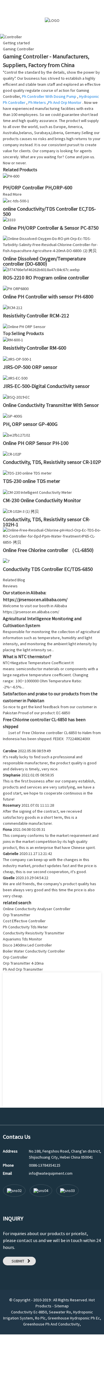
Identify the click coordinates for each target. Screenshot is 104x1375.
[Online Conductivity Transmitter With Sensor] (16, 396)
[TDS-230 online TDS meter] (27, 472)
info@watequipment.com (51, 1173)
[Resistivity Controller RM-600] (13, 339)
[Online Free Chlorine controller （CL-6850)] (52, 535)
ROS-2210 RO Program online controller (46, 277)
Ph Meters (37, 102)
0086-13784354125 (44, 1165)
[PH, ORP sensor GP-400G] (12, 415)
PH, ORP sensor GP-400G (30, 424)
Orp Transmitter (16, 914)
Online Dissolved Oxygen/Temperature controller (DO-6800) (44, 261)
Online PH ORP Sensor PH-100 (35, 443)
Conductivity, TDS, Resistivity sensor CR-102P (52, 462)
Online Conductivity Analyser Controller (36, 908)
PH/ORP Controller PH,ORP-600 (37, 187)
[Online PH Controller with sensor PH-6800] (16, 288)
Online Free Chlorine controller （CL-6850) (48, 550)
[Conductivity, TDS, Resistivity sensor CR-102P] (12, 453)
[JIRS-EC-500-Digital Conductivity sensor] (15, 377)
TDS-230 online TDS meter (31, 481)
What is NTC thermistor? (27, 656)
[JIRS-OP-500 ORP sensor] (17, 358)
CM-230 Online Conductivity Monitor (42, 500)
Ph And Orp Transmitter (23, 969)
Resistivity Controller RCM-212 (36, 315)
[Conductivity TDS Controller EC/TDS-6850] (6, 560)
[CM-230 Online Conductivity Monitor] (37, 491)
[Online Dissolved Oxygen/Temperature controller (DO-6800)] (52, 244)
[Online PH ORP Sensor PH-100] (16, 434)
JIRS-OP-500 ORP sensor (30, 367)
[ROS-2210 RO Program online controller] (41, 269)
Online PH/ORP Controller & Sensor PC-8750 (51, 227)
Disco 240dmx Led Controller (27, 945)
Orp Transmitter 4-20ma (23, 963)
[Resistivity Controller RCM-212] (12, 307)
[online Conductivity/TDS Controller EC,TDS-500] (16, 200)
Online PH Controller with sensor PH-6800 (48, 296)
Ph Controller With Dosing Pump (49, 96)
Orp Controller (15, 957)
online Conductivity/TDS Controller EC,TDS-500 (49, 211)
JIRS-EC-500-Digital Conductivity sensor (46, 386)
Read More (12, 194)
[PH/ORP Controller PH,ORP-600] (11, 175)
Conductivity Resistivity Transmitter (33, 933)
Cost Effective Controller (24, 920)
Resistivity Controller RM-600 (34, 347)
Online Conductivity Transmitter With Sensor (51, 405)
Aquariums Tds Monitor (22, 939)
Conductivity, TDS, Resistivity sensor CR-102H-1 (46, 522)
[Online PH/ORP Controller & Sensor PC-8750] (9, 219)
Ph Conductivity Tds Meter (25, 927)
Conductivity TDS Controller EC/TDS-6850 (48, 569)
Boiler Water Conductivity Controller (34, 951)
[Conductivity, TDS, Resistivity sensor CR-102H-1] (21, 511)
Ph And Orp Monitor (64, 102)
